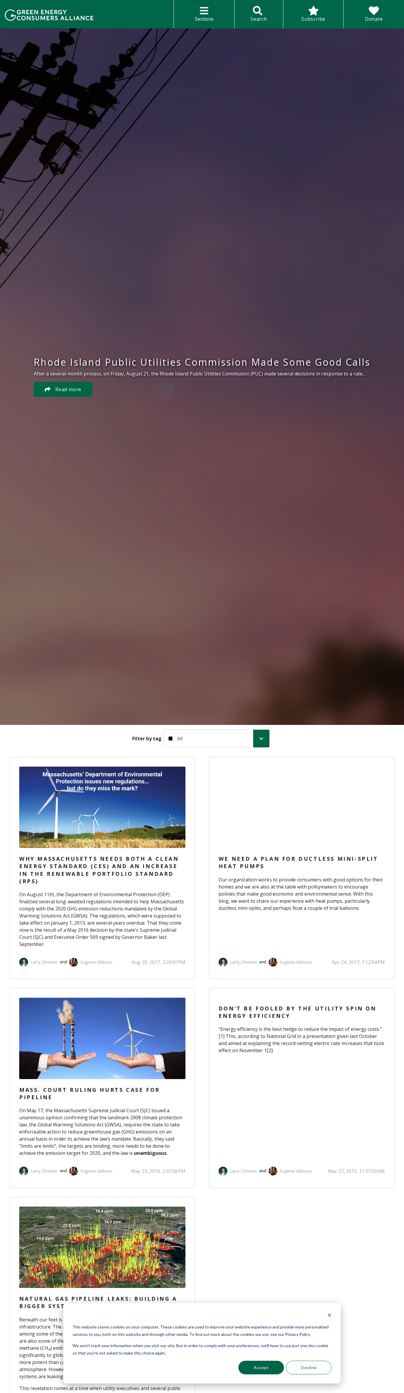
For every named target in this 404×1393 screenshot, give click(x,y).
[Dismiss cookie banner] (329, 1316)
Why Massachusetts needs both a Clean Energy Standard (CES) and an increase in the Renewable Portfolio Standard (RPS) (99, 870)
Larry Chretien (43, 962)
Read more (68, 389)
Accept (261, 1367)
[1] (221, 1036)
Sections (204, 19)
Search (259, 19)
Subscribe (313, 19)
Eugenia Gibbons (96, 962)
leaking (55, 1376)
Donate (374, 19)
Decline (309, 1367)
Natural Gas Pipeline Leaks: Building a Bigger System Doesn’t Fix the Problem (98, 1302)
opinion (54, 1117)
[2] (270, 1050)
